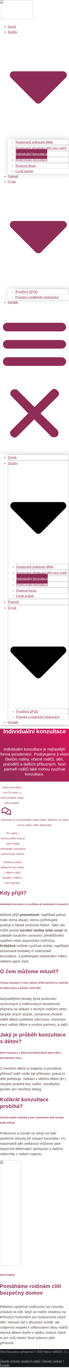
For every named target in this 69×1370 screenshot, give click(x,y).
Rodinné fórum (26, 166)
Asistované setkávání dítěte (34, 142)
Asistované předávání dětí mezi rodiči (41, 148)
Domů (12, 26)
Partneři (13, 176)
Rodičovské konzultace (32, 160)
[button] (34, 378)
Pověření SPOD (27, 291)
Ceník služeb (24, 171)
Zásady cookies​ (52, 1361)
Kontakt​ (5, 1365)
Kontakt (13, 302)
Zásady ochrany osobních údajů (20, 1361)
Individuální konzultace (31, 154)
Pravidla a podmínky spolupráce (37, 297)
